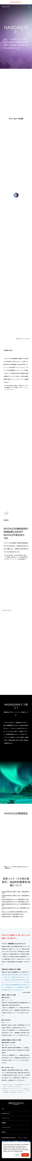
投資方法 (4, 1132)
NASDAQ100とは (6, 1113)
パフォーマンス (5, 1118)
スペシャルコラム (6, 1127)
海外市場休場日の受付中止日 (9, 1137)
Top (3, 1108)
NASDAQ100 (6, 6)
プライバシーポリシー (22, 1137)
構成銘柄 (4, 1122)
